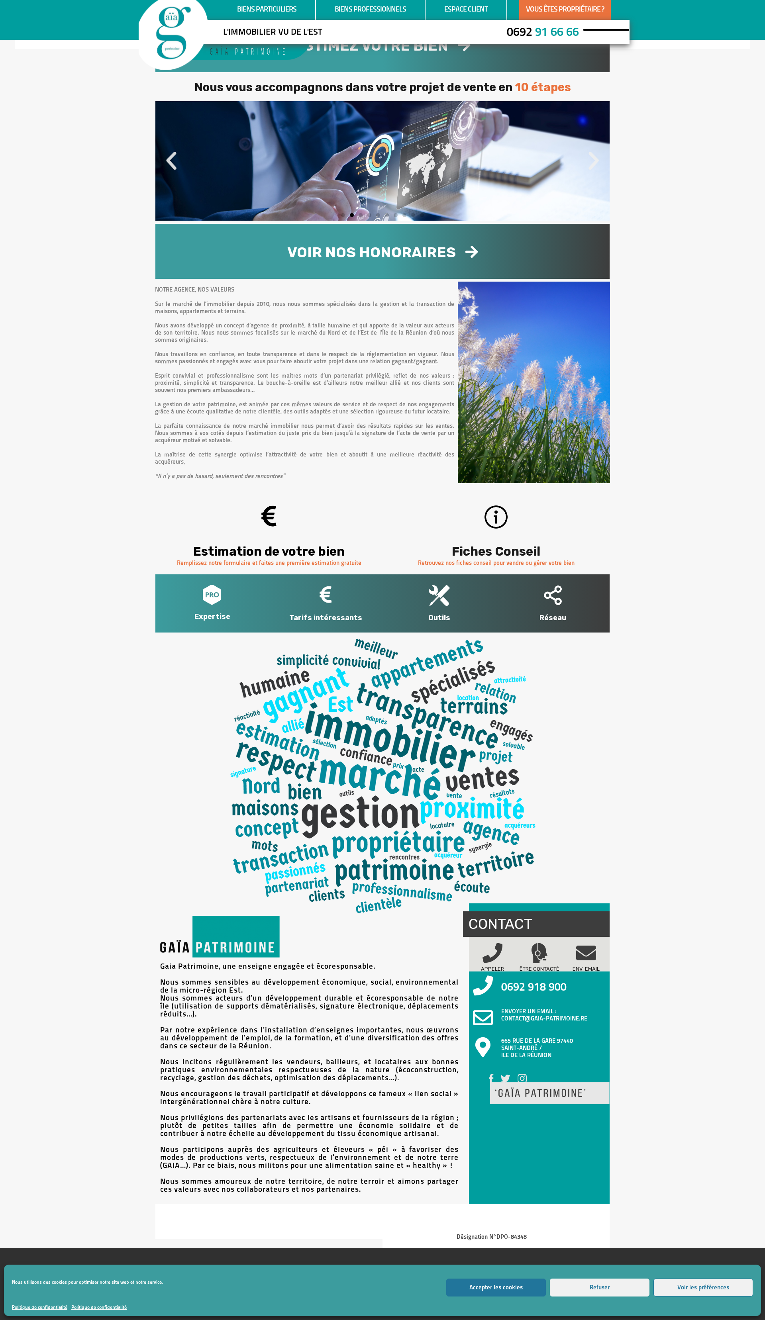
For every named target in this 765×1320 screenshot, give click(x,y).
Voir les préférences (703, 1287)
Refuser (600, 1287)
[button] (171, 161)
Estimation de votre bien (269, 551)
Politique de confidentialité (39, 1307)
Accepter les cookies (496, 1287)
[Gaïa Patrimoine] (171, 66)
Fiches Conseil (496, 551)
